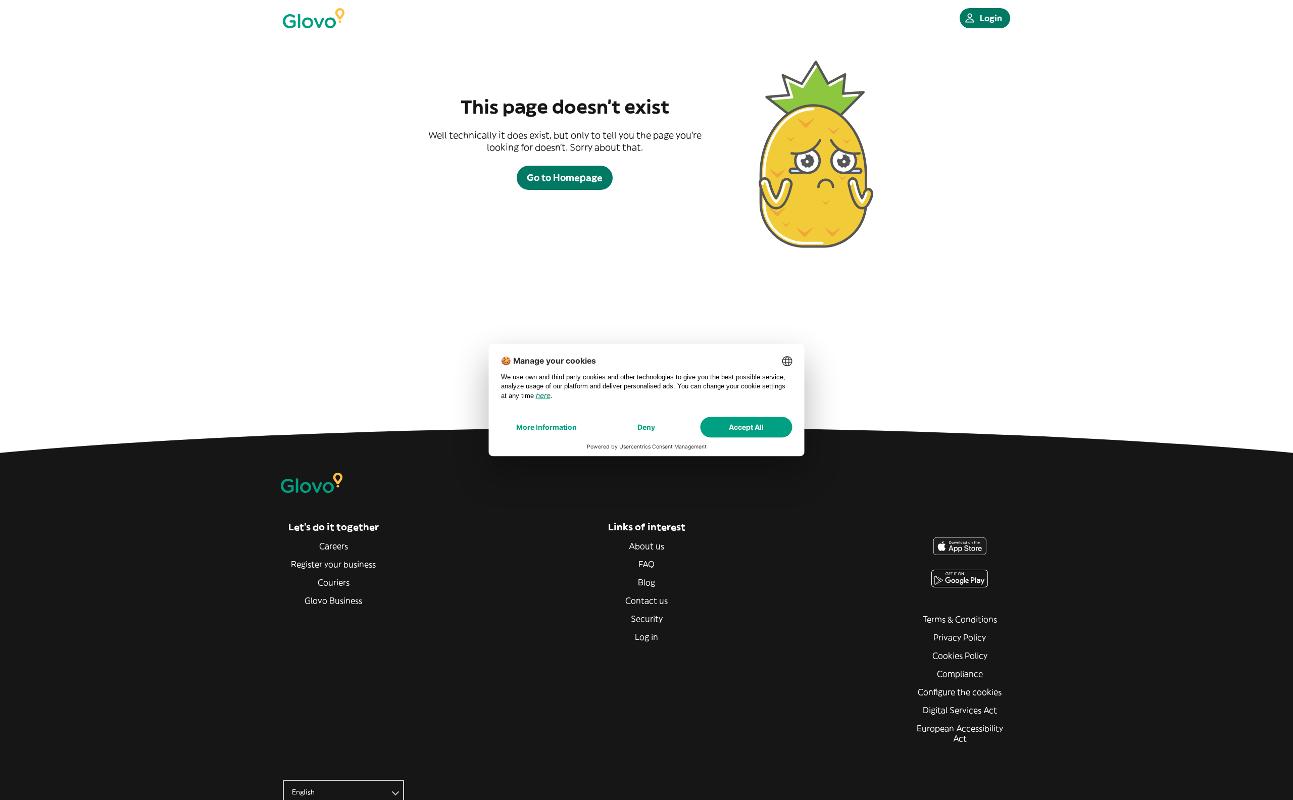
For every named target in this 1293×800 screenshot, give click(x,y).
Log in (646, 637)
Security (647, 619)
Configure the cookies (960, 692)
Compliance (960, 674)
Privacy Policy (959, 637)
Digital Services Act (960, 710)
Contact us (646, 600)
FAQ (646, 564)
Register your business (333, 564)
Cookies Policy (959, 656)
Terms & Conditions (960, 619)
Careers (333, 546)
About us (646, 546)
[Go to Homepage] (313, 18)
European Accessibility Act (960, 733)
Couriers (334, 582)
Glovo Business (333, 600)
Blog (646, 582)
